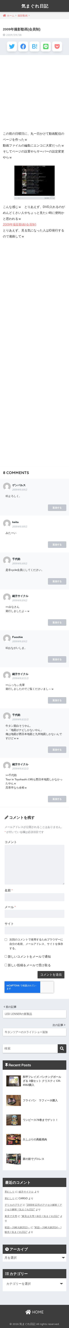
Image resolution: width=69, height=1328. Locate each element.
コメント (11, 842)
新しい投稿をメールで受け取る (29, 965)
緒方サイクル (26, 1191)
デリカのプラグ (13, 1204)
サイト (9, 923)
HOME (37, 1312)
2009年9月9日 (19, 600)
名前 (9, 890)
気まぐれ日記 (34, 5)
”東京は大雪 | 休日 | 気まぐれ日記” (40, 1216)
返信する (57, 507)
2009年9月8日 (19, 490)
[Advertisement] (34, 93)
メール (10, 907)
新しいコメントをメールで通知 (29, 956)
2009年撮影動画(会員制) (19, 224)
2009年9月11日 (20, 678)
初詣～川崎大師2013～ (17, 1227)
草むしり (10, 1191)
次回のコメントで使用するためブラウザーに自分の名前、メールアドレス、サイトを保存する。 (36, 944)
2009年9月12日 (20, 719)
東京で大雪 (11, 1216)
